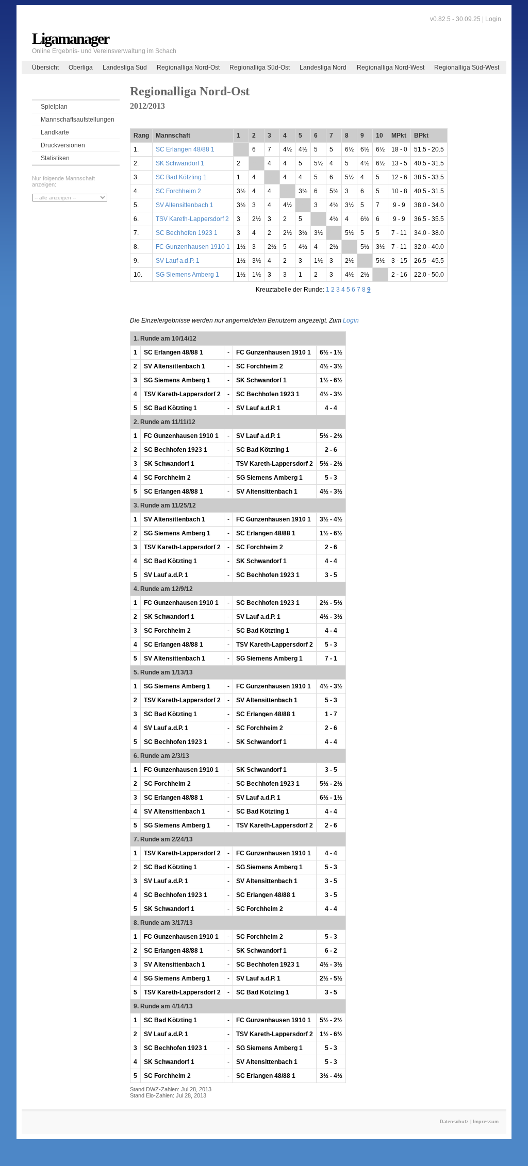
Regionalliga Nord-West (390, 67)
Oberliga (81, 67)
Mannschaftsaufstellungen (77, 119)
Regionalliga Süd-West (466, 67)
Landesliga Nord (323, 67)
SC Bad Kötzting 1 (181, 177)
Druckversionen (63, 145)
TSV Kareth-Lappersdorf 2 (192, 219)
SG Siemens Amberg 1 (187, 274)
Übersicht (45, 67)
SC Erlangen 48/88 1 (185, 149)
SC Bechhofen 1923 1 (187, 232)
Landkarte (55, 132)
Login (493, 19)
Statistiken (55, 158)
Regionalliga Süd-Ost (259, 67)
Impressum (486, 1121)
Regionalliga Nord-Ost (188, 67)
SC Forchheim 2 (178, 191)
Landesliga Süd (125, 67)
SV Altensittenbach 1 (184, 205)
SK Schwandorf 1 (180, 163)
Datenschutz (454, 1121)
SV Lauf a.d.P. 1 (178, 260)
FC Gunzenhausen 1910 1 (193, 246)
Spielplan (54, 106)
